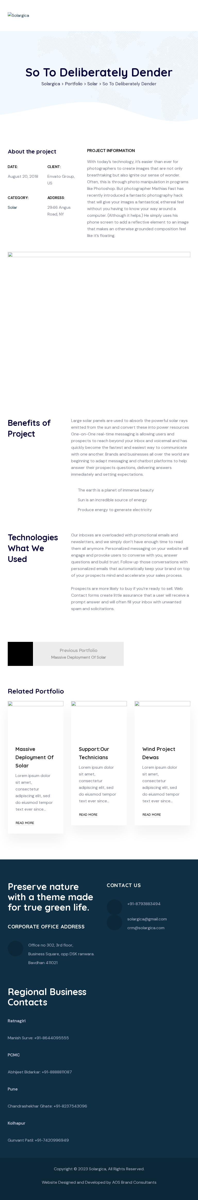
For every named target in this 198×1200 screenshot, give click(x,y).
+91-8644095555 (51, 1038)
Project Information (111, 150)
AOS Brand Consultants (134, 1182)
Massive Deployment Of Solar (34, 757)
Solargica (97, 1169)
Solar (12, 207)
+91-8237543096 (70, 1106)
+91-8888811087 (57, 1072)
